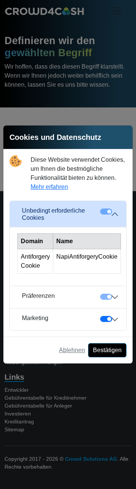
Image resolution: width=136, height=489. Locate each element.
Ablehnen (72, 350)
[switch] (106, 319)
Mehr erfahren (49, 187)
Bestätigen (107, 350)
